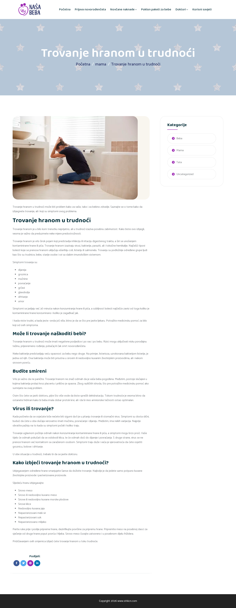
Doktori (181, 9)
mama (100, 64)
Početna (64, 9)
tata (179, 162)
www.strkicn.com (127, 601)
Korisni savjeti (202, 9)
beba (179, 138)
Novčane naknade (122, 9)
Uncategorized (184, 174)
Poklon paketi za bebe (156, 9)
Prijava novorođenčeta (90, 9)
